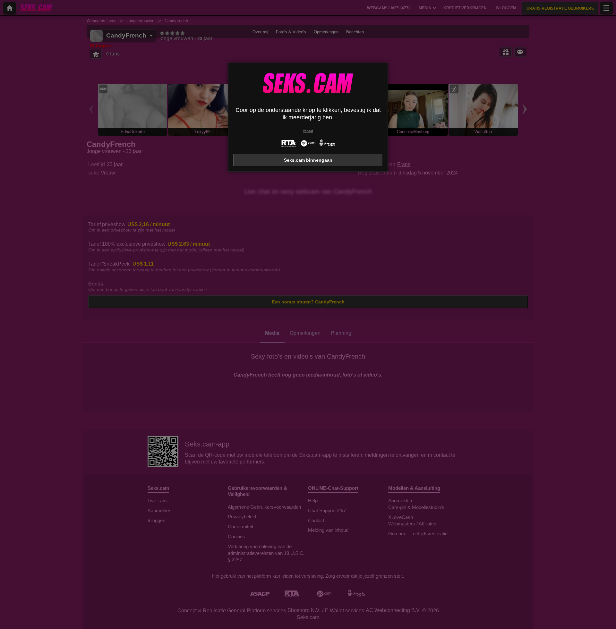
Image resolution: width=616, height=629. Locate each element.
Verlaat (308, 130)
